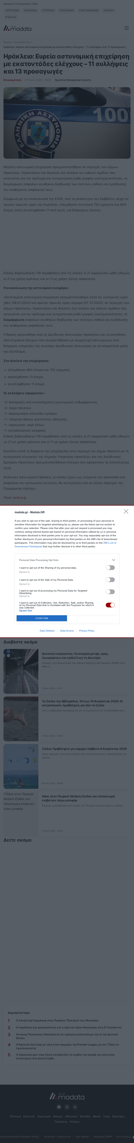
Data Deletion (47, 630)
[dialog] (67, 571)
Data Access (67, 630)
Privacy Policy (86, 630)
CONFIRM (41, 618)
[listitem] (67, 560)
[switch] (110, 567)
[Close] (127, 512)
